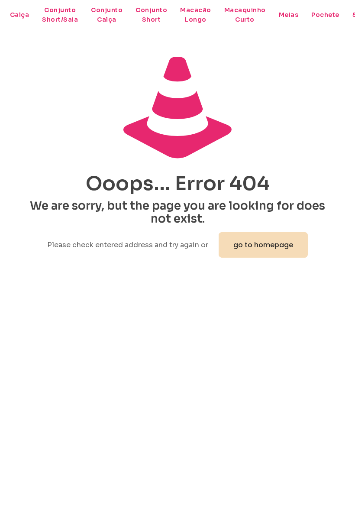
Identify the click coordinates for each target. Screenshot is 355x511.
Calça (19, 15)
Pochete (325, 15)
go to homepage (263, 245)
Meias (289, 15)
